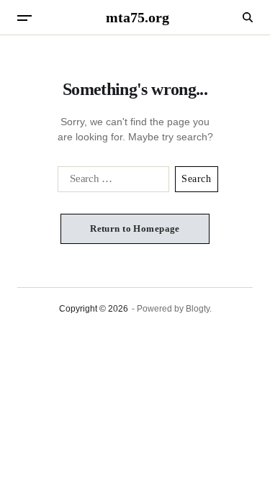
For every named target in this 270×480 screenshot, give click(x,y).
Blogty (198, 309)
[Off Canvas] (24, 18)
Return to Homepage (135, 228)
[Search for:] (110, 182)
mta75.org (137, 17)
